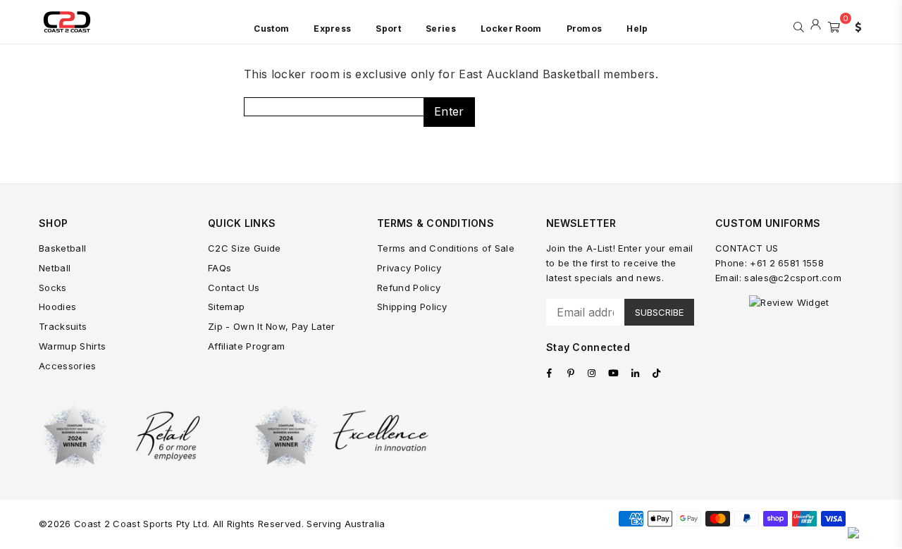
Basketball (62, 248)
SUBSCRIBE (659, 312)
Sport (388, 28)
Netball (54, 267)
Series (441, 28)
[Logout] (815, 25)
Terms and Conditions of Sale (445, 248)
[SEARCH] (798, 25)
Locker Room (511, 28)
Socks (53, 287)
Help (637, 28)
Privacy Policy (409, 267)
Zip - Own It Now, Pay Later (271, 326)
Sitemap (226, 306)
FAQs (219, 267)
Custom (271, 28)
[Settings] (854, 25)
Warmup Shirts (72, 346)
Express (332, 28)
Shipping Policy (412, 306)
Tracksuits (63, 326)
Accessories (68, 365)
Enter (449, 111)
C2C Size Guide (244, 248)
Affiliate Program (246, 346)
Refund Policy (408, 287)
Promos (585, 28)
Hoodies (57, 306)
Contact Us (233, 287)
